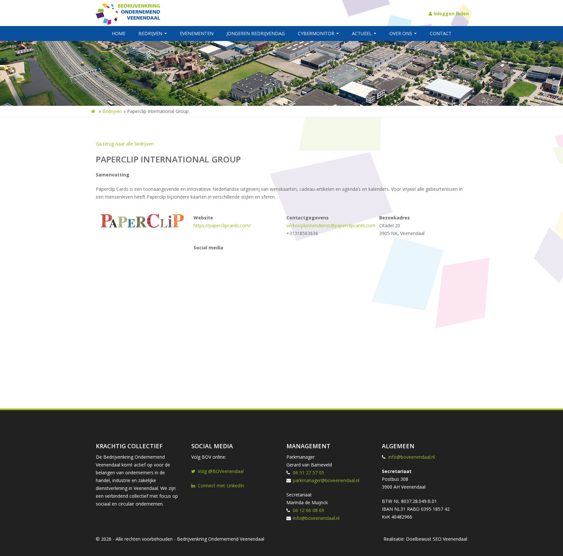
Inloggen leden (451, 13)
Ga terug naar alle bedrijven (125, 144)
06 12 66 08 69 (308, 510)
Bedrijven (151, 33)
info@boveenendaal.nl (316, 518)
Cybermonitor (317, 33)
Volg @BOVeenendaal (221, 471)
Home (118, 33)
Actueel (362, 33)
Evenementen (196, 33)
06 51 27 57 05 (308, 472)
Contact (441, 33)
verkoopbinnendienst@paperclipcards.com (330, 225)
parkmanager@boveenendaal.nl (326, 480)
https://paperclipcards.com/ (222, 225)
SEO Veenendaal (450, 539)
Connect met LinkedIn (221, 485)
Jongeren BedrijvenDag (255, 33)
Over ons (401, 33)
